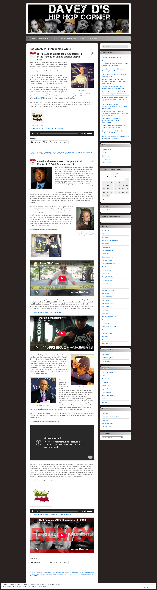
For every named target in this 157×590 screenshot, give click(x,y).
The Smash (105, 340)
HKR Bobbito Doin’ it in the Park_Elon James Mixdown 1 (47, 128)
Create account (106, 149)
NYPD (91, 574)
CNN (103, 375)
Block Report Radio (107, 372)
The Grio (104, 402)
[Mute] (85, 133)
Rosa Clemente (106, 330)
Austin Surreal (106, 247)
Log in (104, 152)
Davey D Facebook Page (111, 216)
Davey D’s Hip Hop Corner (68, 38)
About (34, 38)
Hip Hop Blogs (106, 293)
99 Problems (105, 237)
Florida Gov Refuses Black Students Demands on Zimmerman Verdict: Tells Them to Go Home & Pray (115, 113)
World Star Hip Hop (107, 343)
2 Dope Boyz (106, 230)
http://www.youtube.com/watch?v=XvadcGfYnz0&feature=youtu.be (50, 514)
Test (103, 60)
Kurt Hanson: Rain (107, 423)
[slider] (90, 133)
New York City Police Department (80, 574)
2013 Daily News (47, 572)
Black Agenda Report (108, 257)
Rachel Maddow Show (108, 395)
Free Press (105, 420)
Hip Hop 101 (83, 38)
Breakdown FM (43, 38)
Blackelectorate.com (108, 260)
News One (105, 313)
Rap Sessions (106, 361)
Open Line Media (107, 427)
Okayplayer (105, 320)
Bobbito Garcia (82, 90)
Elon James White (45, 90)
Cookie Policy (42, 586)
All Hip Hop (105, 244)
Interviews (93, 38)
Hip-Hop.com (106, 300)
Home (28, 38)
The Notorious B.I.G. (62, 154)
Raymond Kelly (34, 575)
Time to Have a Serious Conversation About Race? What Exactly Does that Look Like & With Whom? (114, 99)
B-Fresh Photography (108, 250)
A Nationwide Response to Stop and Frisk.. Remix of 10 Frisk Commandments (60, 162)
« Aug (103, 200)
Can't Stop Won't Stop (108, 263)
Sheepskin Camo (107, 333)
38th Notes (105, 234)
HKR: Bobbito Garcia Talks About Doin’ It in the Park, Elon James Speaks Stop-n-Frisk (59, 57)
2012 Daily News (47, 152)
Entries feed (105, 156)
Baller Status (105, 253)
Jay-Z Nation (105, 307)
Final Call (105, 382)
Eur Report (105, 287)
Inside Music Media (107, 303)
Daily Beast (105, 379)
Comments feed (106, 159)
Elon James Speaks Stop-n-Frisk (73, 152)
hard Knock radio (83, 572)
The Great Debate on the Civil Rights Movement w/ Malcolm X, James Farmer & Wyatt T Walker (114, 81)
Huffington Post (106, 392)
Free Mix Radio (106, 385)
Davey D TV (105, 273)
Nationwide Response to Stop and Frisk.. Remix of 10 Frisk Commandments (62, 573)
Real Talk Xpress (107, 323)
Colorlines (105, 267)
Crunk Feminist (106, 270)
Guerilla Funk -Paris (108, 290)
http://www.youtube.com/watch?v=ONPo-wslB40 (45, 229)
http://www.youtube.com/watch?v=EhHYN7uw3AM (45, 312)
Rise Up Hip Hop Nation (109, 326)
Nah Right (105, 310)
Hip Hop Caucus (107, 297)
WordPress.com (106, 162)
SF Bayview (105, 399)
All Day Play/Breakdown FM (110, 240)
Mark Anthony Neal (107, 358)
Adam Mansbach (107, 354)
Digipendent (105, 413)
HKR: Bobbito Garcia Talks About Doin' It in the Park (43, 154)
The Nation (105, 336)
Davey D (34, 152)
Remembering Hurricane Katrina (111, 57)
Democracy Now (107, 280)
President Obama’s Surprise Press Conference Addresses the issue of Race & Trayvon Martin (114, 106)
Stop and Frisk (40, 98)
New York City (67, 574)
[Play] (33, 133)
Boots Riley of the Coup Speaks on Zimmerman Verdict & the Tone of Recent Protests (112, 120)
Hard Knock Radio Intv (58, 572)
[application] (62, 133)
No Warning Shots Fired (109, 316)
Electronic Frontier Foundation (111, 417)
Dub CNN (105, 283)
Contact (54, 38)
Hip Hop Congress (107, 389)
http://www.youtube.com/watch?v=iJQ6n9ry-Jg (44, 421)
